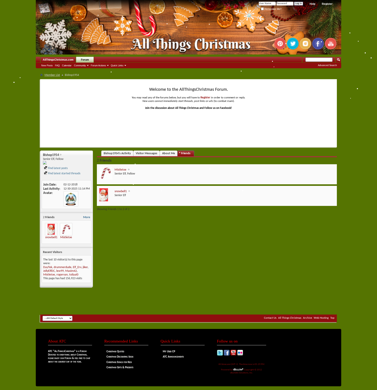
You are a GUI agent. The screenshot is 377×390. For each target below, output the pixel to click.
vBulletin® (238, 369)
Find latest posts (57, 168)
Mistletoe (66, 237)
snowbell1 (51, 237)
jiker (85, 267)
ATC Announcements (173, 356)
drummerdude (62, 267)
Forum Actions (98, 65)
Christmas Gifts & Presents (119, 367)
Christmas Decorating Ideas (119, 356)
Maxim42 (71, 271)
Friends (185, 153)
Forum (85, 59)
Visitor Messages (146, 153)
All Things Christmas (289, 317)
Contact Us (270, 317)
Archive (307, 317)
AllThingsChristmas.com (58, 59)
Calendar (67, 65)
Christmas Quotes (115, 351)
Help (312, 3)
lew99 (60, 271)
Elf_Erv (77, 267)
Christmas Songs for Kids (119, 362)
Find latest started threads (63, 173)
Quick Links (117, 65)
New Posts (47, 65)
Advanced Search (327, 65)
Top (332, 317)
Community (80, 65)
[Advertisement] (188, 301)
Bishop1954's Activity (117, 153)
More (86, 217)
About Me (168, 153)
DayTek (47, 267)
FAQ (57, 65)
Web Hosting (321, 317)
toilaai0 (73, 274)
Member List (52, 75)
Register (327, 3)
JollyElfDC (49, 271)
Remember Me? (272, 9)
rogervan (62, 274)
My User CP (169, 351)
